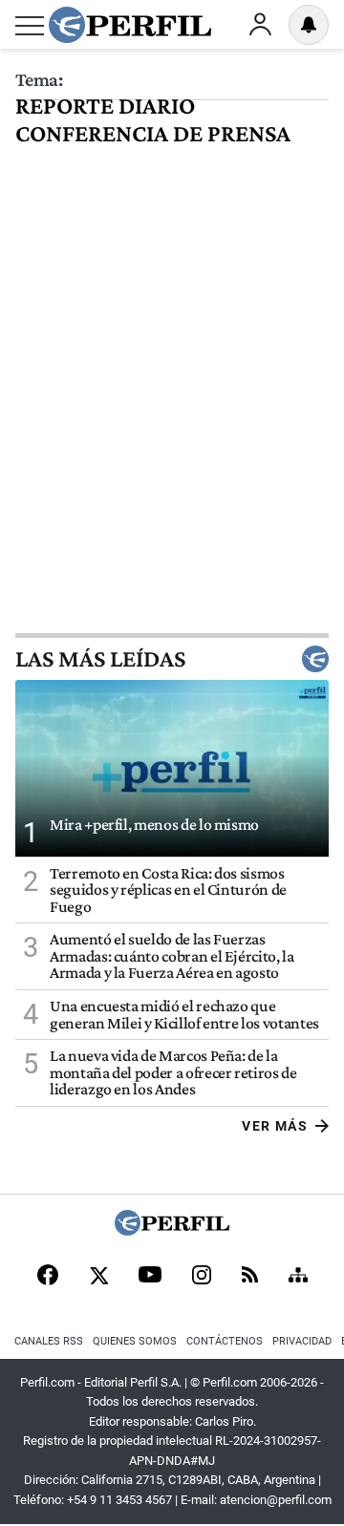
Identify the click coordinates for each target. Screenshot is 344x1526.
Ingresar (260, 25)
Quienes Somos (135, 1341)
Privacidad (302, 1341)
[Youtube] (150, 1276)
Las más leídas (100, 659)
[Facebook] (47, 1276)
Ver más (275, 1126)
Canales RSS (48, 1341)
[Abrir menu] (29, 26)
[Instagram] (201, 1276)
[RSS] (250, 1276)
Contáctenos (224, 1341)
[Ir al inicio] (130, 25)
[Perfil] (172, 1230)
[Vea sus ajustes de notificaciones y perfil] (309, 25)
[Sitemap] (298, 1276)
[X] (98, 1276)
